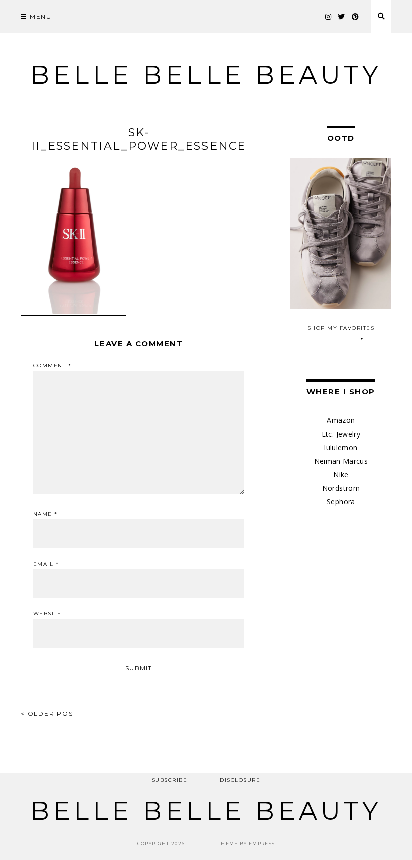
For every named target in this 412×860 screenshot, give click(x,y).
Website (47, 613)
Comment (52, 365)
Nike (340, 474)
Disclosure (240, 780)
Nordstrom (341, 488)
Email (46, 564)
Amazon (341, 420)
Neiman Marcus (341, 461)
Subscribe (170, 780)
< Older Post (49, 713)
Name (45, 514)
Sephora (341, 501)
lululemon (340, 447)
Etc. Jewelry (341, 434)
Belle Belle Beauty (206, 75)
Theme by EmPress (246, 843)
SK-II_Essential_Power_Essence (138, 139)
